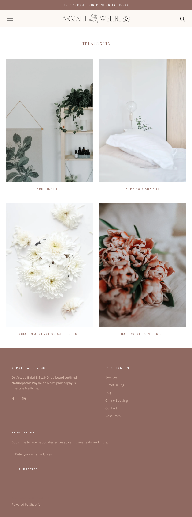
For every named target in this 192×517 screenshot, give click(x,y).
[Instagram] (24, 398)
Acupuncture (49, 188)
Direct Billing (114, 385)
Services (111, 377)
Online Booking (116, 401)
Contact (111, 408)
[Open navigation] (10, 19)
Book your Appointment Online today (96, 4)
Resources (113, 416)
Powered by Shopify (26, 504)
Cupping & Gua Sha (143, 189)
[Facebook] (13, 398)
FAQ (108, 393)
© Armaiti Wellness (31, 498)
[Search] (182, 18)
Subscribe (28, 469)
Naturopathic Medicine (142, 333)
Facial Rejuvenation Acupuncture (49, 333)
